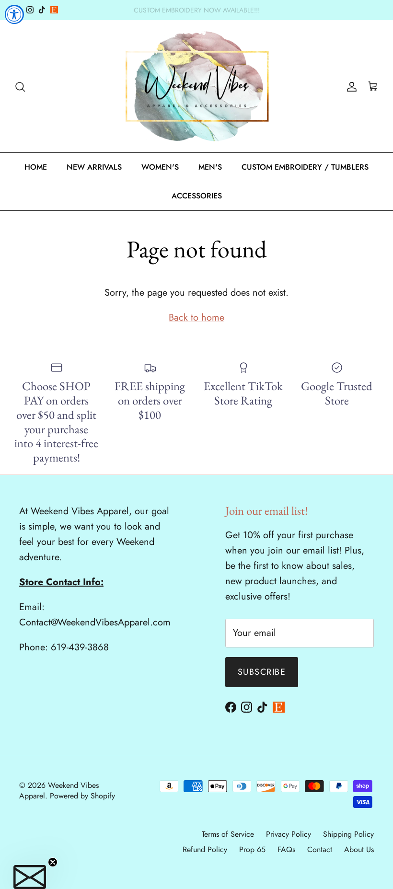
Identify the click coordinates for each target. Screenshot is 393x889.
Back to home (196, 317)
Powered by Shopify (82, 795)
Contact (319, 849)
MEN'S (210, 167)
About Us (359, 849)
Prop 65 (252, 849)
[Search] (20, 86)
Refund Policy (205, 849)
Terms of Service (228, 834)
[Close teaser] (53, 862)
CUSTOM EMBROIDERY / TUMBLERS (305, 167)
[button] (30, 877)
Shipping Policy (348, 834)
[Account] (350, 86)
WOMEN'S (160, 167)
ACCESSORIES (197, 195)
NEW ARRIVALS (94, 167)
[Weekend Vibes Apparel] (197, 86)
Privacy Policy (288, 834)
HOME (35, 167)
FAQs (286, 849)
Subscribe (262, 672)
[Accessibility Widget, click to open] (14, 14)
